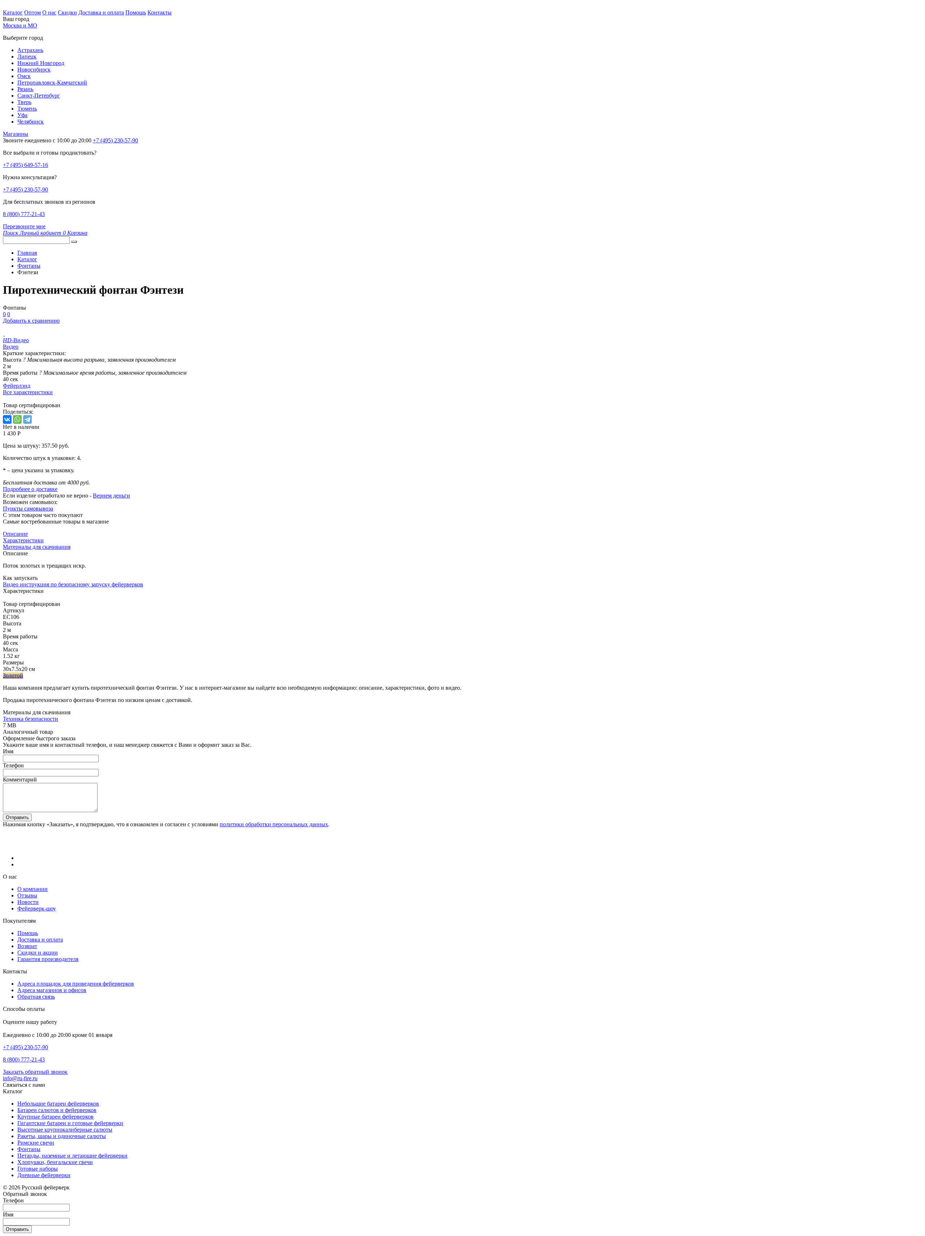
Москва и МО (20, 25)
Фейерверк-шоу (36, 908)
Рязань (25, 89)
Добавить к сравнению (31, 321)
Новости (28, 902)
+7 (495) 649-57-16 (25, 165)
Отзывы (27, 895)
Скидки (67, 12)
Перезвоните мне (24, 226)
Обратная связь (36, 997)
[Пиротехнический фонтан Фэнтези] (4, 334)
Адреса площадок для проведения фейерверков (75, 984)
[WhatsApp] (17, 419)
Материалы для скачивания (36, 547)
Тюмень (27, 108)
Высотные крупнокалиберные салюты (64, 1130)
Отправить (17, 817)
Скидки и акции (37, 952)
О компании (32, 889)
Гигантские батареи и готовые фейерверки (70, 1123)
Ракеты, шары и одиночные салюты (61, 1136)
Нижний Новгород (40, 63)
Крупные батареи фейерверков (55, 1117)
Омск (24, 76)
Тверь (24, 102)
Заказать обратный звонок (35, 1072)
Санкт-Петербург (38, 95)
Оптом (32, 12)
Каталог (13, 12)
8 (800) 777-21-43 (24, 214)
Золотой (13, 675)
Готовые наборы (37, 1169)
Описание (15, 534)
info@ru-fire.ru (20, 1078)
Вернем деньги (111, 495)
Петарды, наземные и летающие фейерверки (72, 1156)
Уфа (22, 115)
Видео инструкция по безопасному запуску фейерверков (73, 584)
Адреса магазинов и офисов (51, 990)
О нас (49, 12)
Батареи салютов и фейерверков (56, 1110)
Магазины (15, 134)
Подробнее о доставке (30, 489)
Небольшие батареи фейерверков (58, 1104)
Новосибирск (34, 69)
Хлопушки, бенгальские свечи (55, 1162)
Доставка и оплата (101, 12)
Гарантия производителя (47, 959)
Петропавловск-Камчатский (52, 82)
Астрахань (30, 50)
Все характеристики (28, 392)
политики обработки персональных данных (274, 824)
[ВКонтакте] (7, 419)
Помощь (135, 12)
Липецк (26, 56)
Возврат (27, 946)
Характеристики (23, 540)
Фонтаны (28, 1149)
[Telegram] (27, 419)
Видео (10, 347)
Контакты (159, 12)
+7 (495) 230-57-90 (25, 189)
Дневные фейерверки (43, 1175)
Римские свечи (35, 1143)
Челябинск (30, 122)
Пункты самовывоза (28, 508)
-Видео (16, 340)
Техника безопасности (30, 719)
